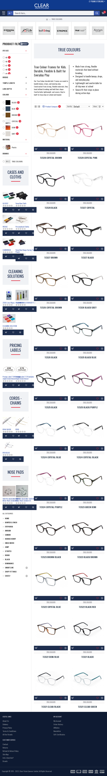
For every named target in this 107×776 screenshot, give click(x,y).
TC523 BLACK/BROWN (87, 557)
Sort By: (69, 106)
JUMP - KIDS (26, 39)
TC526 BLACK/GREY (87, 307)
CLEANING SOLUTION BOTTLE (26, 303)
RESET (25, 43)
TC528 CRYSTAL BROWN (51, 157)
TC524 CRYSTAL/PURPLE (50, 507)
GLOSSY (5, 203)
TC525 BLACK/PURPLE (87, 407)
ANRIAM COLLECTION (98, 39)
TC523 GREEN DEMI (87, 507)
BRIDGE (5, 77)
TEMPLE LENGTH (9, 83)
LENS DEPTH (7, 89)
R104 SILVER (7, 429)
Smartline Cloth (21, 203)
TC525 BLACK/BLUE (87, 357)
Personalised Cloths (22, 227)
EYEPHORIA (9, 39)
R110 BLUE (6, 453)
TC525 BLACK (51, 407)
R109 (17, 429)
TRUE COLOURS (80, 39)
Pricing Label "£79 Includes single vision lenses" (25, 378)
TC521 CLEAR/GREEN (87, 706)
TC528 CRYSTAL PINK (87, 157)
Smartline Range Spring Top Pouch (25, 251)
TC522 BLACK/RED (87, 607)
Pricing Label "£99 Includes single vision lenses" (12, 378)
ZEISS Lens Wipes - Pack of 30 (13, 303)
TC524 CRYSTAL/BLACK (87, 457)
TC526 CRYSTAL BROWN (51, 307)
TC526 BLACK (51, 357)
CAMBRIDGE (7, 250)
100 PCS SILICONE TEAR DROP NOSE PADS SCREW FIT (26, 500)
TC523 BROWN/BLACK (51, 557)
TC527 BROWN (51, 257)
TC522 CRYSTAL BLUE (51, 607)
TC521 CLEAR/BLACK (50, 706)
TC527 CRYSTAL (87, 207)
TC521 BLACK (87, 657)
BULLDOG (44, 39)
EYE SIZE (6, 50)
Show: (95, 106)
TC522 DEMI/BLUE (51, 657)
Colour (6, 94)
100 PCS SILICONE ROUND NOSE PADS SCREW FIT (11, 500)
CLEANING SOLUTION (10, 326)
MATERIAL (6, 139)
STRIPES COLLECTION (62, 39)
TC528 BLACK (51, 207)
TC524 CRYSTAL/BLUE (51, 457)
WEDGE (5, 227)
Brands (6, 153)
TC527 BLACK (87, 257)
